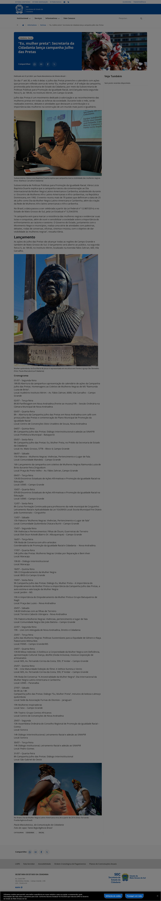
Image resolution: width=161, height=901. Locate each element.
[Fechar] (157, 895)
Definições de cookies (113, 896)
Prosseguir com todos (134, 896)
